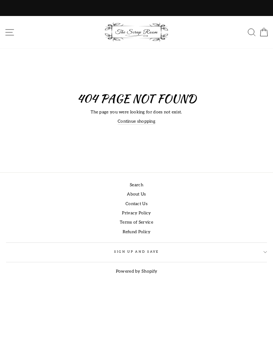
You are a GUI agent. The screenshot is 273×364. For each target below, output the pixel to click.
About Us (136, 194)
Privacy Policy (136, 213)
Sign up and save (136, 252)
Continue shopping (136, 121)
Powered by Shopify (136, 271)
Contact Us (136, 204)
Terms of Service (136, 222)
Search (136, 185)
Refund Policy (137, 232)
